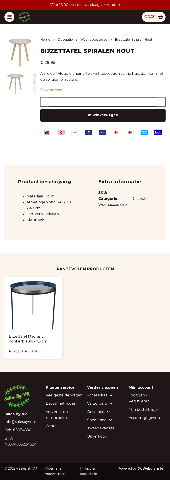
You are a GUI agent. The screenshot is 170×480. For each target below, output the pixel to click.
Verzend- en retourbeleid (57, 415)
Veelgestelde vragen (64, 395)
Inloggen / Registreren (139, 398)
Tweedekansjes (100, 428)
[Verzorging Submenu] (111, 403)
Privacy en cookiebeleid (90, 471)
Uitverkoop (97, 436)
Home (45, 40)
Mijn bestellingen (144, 409)
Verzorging (97, 403)
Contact (53, 426)
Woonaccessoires (93, 40)
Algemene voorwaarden (55, 471)
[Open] (9, 17)
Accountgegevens (145, 418)
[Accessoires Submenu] (111, 395)
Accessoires (97, 395)
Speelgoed (97, 420)
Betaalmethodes (60, 403)
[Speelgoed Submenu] (110, 420)
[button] (30, 43)
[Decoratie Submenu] (108, 411)
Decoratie (65, 40)
